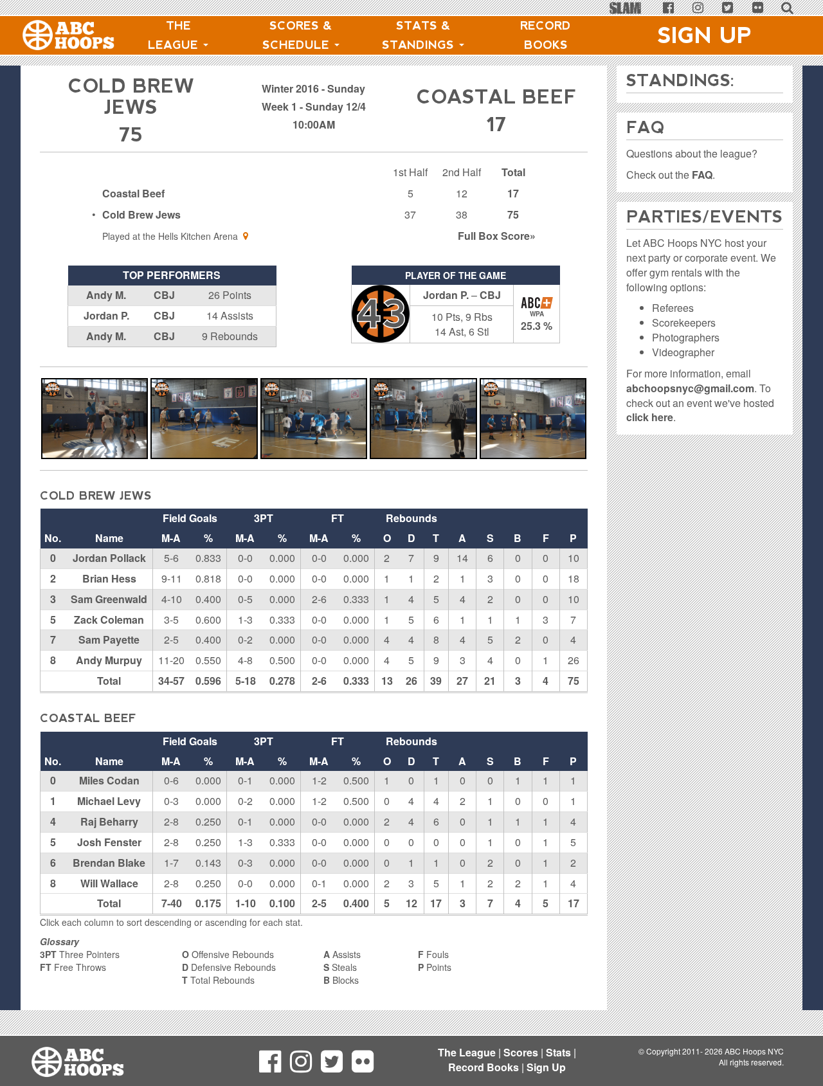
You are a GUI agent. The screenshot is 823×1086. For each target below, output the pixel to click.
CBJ (164, 294)
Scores (520, 1052)
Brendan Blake (109, 862)
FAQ (702, 174)
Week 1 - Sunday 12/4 (314, 106)
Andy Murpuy (109, 660)
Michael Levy (109, 800)
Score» (497, 235)
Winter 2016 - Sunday (313, 88)
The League (175, 35)
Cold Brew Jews (141, 214)
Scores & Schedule (297, 35)
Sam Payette (109, 639)
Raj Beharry (109, 821)
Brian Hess (109, 578)
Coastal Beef (133, 193)
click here (649, 417)
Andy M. (106, 294)
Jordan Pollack (109, 557)
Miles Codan (109, 780)
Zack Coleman (109, 619)
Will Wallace (109, 883)
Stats (558, 1052)
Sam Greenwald (109, 599)
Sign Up (705, 35)
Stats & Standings (420, 35)
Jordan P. (106, 315)
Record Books (545, 35)
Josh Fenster (109, 842)
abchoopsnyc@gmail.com (690, 388)
